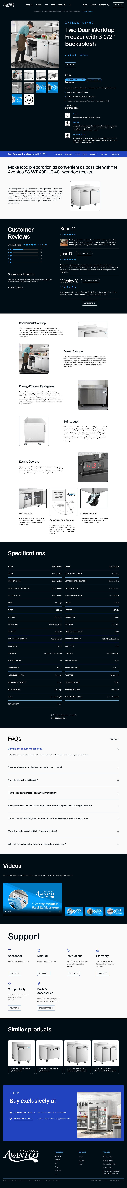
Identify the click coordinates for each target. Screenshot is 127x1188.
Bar (56, 1163)
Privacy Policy (108, 1160)
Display (57, 1160)
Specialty (58, 1170)
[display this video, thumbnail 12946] (74, 911)
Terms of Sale (107, 1167)
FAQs (85, 154)
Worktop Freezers (72, 11)
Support (93, 154)
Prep (56, 1167)
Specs (77, 154)
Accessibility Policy (109, 1164)
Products (37, 11)
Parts (81, 1164)
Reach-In (58, 1156)
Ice (56, 1174)
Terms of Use (107, 1157)
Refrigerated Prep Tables (53, 11)
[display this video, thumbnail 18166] (114, 911)
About (81, 1157)
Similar (104, 154)
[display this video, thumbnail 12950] (94, 911)
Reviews (68, 154)
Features (58, 154)
